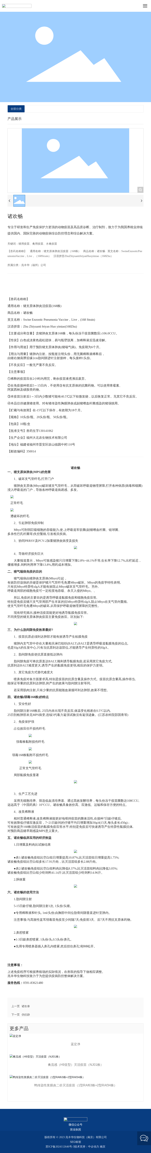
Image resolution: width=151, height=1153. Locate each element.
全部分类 (16, 108)
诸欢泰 (26, 1006)
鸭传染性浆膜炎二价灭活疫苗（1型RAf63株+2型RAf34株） (75, 1085)
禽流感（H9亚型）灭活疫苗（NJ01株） (75, 1064)
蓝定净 (75, 1044)
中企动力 (93, 1146)
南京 (102, 1146)
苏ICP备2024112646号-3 (60, 1146)
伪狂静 (26, 1014)
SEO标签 (75, 1141)
